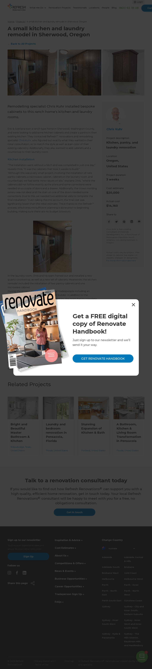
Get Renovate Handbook (103, 358)
